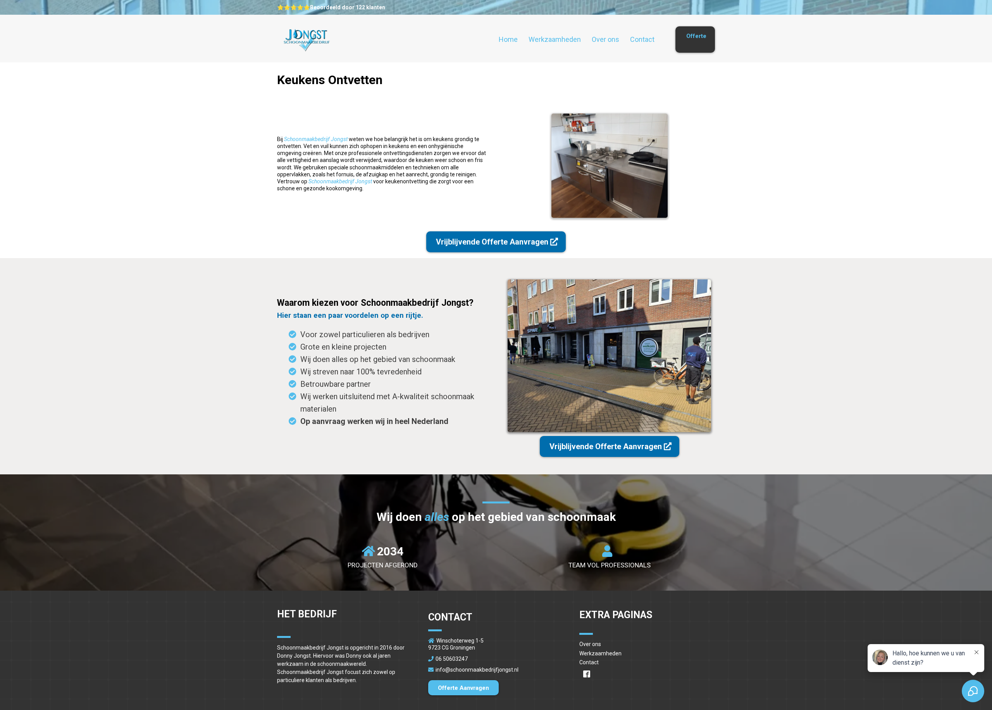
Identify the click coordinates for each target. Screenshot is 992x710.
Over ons (605, 39)
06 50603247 (452, 659)
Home (508, 39)
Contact (642, 39)
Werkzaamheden (555, 39)
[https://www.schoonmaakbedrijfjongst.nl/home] (306, 40)
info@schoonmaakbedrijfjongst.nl (477, 670)
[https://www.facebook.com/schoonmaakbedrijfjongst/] (647, 673)
